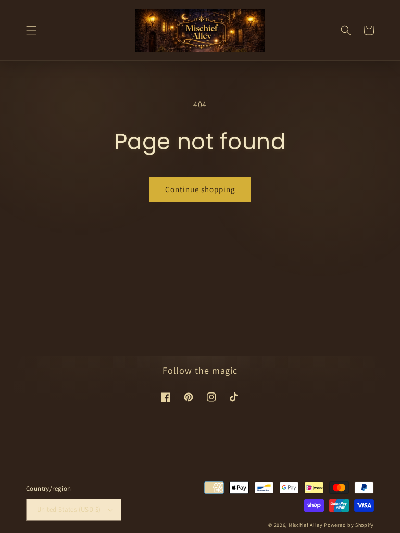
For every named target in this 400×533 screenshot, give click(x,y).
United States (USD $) (69, 509)
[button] (31, 30)
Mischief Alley (306, 525)
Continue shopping (200, 189)
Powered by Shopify (349, 525)
